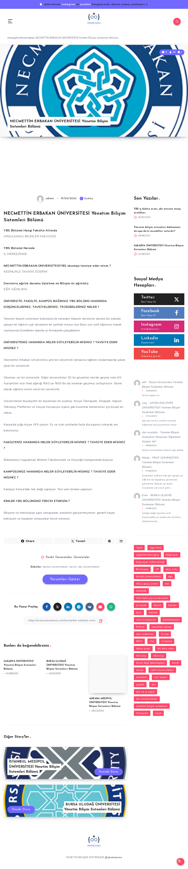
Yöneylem (142, 713)
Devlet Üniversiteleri (59, 557)
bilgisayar (172, 555)
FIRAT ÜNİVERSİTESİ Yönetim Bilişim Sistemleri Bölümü (160, 462)
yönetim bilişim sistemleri (151, 706)
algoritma (156, 547)
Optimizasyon (171, 619)
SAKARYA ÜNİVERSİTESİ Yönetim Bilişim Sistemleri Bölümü (20, 665)
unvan (140, 670)
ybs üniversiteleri (89, 566)
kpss (139, 612)
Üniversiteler (27, 38)
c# (157, 569)
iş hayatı (141, 605)
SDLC (139, 641)
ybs (153, 684)
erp (167, 583)
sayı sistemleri (145, 634)
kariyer (172, 605)
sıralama (166, 641)
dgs (170, 576)
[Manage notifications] (179, 861)
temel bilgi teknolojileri (150, 663)
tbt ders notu (165, 648)
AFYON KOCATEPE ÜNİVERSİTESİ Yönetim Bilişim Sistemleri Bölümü (161, 407)
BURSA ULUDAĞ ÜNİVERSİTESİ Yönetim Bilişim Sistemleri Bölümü (62, 665)
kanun (157, 605)
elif (144, 382)
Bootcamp (142, 569)
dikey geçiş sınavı (147, 583)
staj (152, 641)
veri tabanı (160, 677)
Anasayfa (13, 38)
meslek (153, 612)
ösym (158, 713)
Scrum (165, 634)
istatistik (141, 591)
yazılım (140, 684)
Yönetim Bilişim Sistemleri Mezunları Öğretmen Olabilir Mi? (161, 437)
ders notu (172, 569)
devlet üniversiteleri (55, 566)
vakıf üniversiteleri (162, 670)
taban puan (143, 648)
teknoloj (141, 655)
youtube (85, 4)
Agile (139, 547)
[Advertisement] (94, 168)
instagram (68, 4)
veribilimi (141, 677)
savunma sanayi (162, 627)
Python (140, 627)
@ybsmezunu (113, 857)
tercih (73, 566)
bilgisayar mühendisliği (150, 562)
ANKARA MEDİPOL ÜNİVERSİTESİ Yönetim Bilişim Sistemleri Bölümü (104, 702)
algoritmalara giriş (147, 555)
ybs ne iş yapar (145, 691)
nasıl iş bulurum (146, 619)
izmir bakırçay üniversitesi (152, 598)
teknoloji (158, 655)
